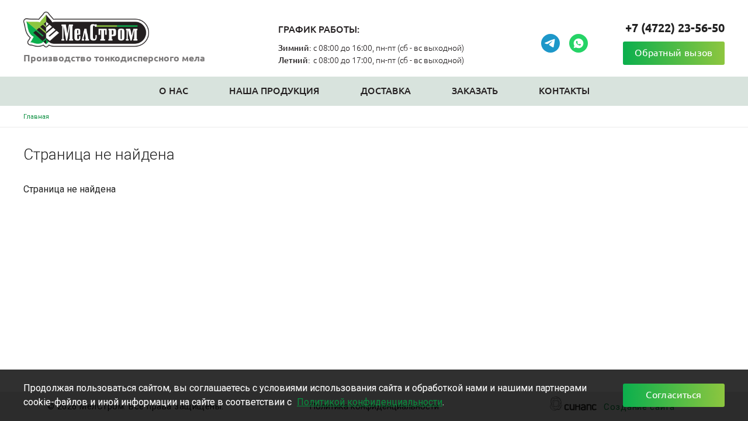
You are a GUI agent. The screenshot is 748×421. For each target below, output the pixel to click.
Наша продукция (274, 90)
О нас (173, 90)
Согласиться (673, 394)
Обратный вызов (674, 52)
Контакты (564, 90)
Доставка (386, 90)
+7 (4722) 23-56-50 (675, 27)
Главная (36, 116)
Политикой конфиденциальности (369, 402)
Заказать (475, 90)
